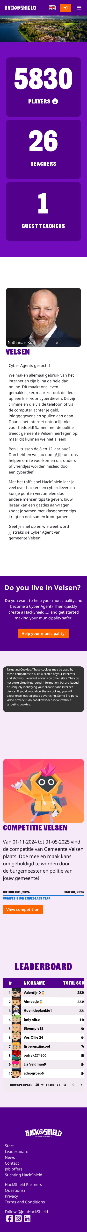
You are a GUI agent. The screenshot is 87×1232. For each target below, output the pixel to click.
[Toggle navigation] (79, 7)
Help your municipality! (43, 633)
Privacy (11, 1196)
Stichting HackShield (23, 1174)
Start (9, 1145)
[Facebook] (8, 1218)
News (10, 1157)
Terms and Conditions (25, 1202)
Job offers (13, 1169)
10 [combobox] (37, 1084)
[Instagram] (17, 1218)
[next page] (81, 1085)
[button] (52, 7)
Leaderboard (17, 1151)
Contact (12, 1163)
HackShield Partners (23, 1184)
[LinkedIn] (25, 1218)
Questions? (15, 1190)
